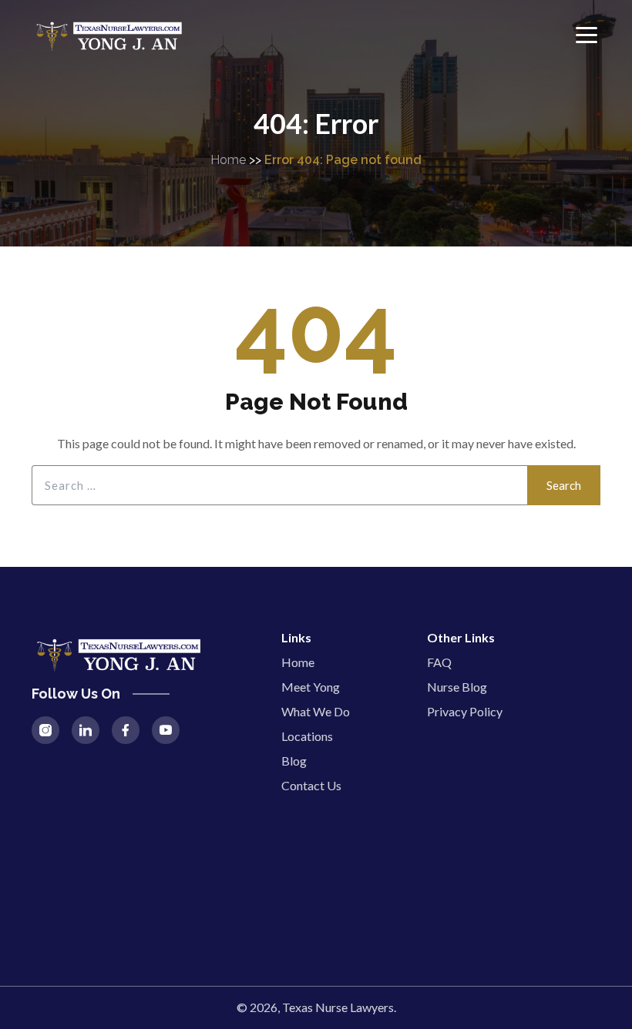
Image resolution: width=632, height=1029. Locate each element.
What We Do (315, 711)
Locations (307, 736)
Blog (294, 760)
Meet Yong (310, 686)
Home (228, 160)
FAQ (439, 662)
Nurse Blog (457, 686)
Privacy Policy (465, 711)
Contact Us (311, 785)
